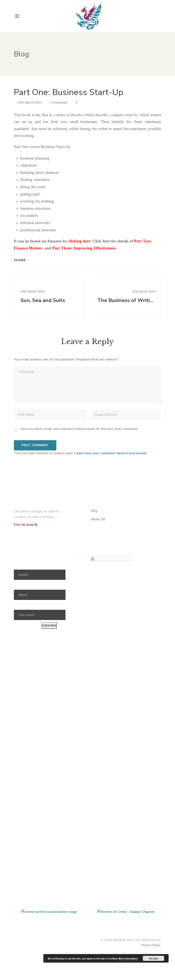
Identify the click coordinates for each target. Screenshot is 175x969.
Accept (153, 958)
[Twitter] (37, 260)
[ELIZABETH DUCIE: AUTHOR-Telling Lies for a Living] (89, 16)
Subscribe (49, 625)
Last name (22, 605)
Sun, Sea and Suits (42, 300)
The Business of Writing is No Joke (126, 300)
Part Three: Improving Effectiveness (83, 248)
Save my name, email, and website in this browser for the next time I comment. (79, 429)
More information (128, 958)
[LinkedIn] (42, 260)
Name (18, 584)
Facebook (15, 532)
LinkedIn (46, 532)
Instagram (30, 532)
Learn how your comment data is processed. (110, 453)
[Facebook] (31, 260)
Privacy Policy (150, 945)
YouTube (38, 532)
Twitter (23, 532)
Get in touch (25, 524)
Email (18, 565)
